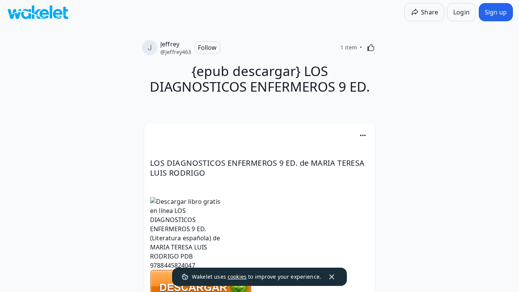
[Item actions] (363, 135)
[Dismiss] (332, 277)
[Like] (371, 47)
